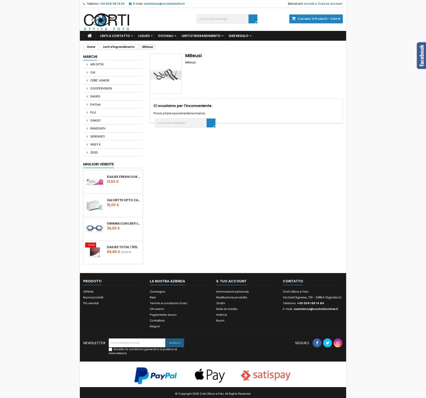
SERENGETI (97, 136)
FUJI (93, 112)
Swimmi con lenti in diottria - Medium (124, 223)
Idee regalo (238, 36)
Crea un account (330, 4)
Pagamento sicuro (163, 315)
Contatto (293, 281)
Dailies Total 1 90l (122, 247)
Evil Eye (95, 104)
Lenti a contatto (115, 36)
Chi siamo (157, 309)
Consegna (157, 291)
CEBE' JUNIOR (99, 80)
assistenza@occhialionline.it (164, 4)
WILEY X (95, 144)
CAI (92, 72)
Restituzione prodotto (231, 297)
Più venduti (91, 303)
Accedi (309, 4)
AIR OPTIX (97, 64)
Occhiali (165, 36)
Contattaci (157, 320)
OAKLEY (95, 120)
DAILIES (95, 96)
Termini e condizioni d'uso (168, 303)
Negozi (155, 326)
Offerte (88, 291)
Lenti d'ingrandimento (201, 36)
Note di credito (227, 309)
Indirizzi (221, 315)
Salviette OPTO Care (124, 200)
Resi (153, 297)
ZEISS (94, 152)
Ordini (220, 303)
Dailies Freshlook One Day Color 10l (124, 177)
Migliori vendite (98, 164)
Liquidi (144, 36)
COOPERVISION (101, 88)
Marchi (90, 56)
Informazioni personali (232, 291)
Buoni (220, 320)
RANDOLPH (97, 128)
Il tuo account (231, 281)
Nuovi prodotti (93, 297)
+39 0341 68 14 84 (112, 4)
